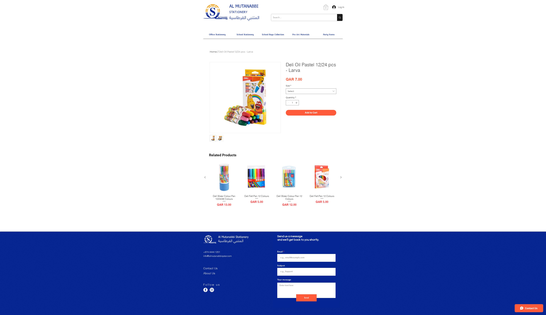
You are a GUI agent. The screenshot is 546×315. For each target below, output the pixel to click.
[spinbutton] (292, 102)
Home (213, 51)
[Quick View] (224, 177)
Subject (281, 265)
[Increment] (296, 102)
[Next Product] (341, 177)
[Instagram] (212, 290)
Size (288, 85)
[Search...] (340, 17)
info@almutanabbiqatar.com (217, 256)
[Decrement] (288, 102)
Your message (284, 280)
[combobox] (311, 91)
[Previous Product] (205, 177)
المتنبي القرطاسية (244, 17)
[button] (325, 7)
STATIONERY (238, 12)
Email (280, 252)
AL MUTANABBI (243, 6)
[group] (273, 184)
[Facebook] (205, 290)
